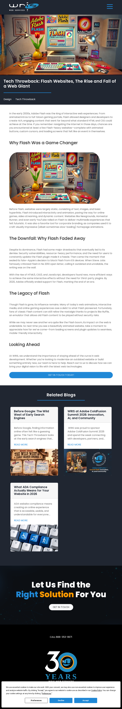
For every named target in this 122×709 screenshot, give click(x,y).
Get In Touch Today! (61, 375)
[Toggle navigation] (109, 6)
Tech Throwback (25, 99)
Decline (61, 700)
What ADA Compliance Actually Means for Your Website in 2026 (31, 490)
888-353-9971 (64, 637)
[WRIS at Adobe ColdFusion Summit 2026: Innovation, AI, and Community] (88, 462)
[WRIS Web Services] (24, 6)
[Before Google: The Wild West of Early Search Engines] (34, 462)
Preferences (36, 700)
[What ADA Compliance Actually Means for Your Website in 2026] (34, 538)
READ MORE (21, 444)
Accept (86, 700)
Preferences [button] (46, 693)
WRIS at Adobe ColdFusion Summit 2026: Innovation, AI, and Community (87, 414)
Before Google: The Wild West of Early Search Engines (31, 414)
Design (7, 99)
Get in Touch (61, 607)
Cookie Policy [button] (96, 690)
